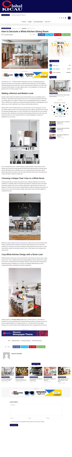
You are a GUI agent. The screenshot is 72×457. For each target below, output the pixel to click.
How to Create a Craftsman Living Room (63, 122)
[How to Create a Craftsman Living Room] (52, 123)
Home (2, 24)
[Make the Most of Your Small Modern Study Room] (64, 371)
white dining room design (25, 340)
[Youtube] (66, 18)
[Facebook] (60, 18)
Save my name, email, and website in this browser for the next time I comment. (28, 421)
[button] (69, 18)
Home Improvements (8, 24)
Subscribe (68, 72)
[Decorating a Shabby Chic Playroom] (52, 136)
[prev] (67, 15)
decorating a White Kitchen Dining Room (16, 243)
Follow (68, 68)
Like (69, 65)
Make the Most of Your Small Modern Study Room (21, 15)
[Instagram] (62, 18)
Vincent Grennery (9, 34)
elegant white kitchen (15, 340)
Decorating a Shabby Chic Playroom (63, 135)
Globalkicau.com (6, 81)
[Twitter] (64, 18)
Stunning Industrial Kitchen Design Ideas (63, 129)
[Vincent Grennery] (2, 35)
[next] (70, 15)
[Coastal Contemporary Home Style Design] (59, 86)
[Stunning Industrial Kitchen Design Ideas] (52, 130)
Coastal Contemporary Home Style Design (59, 95)
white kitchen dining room (36, 340)
